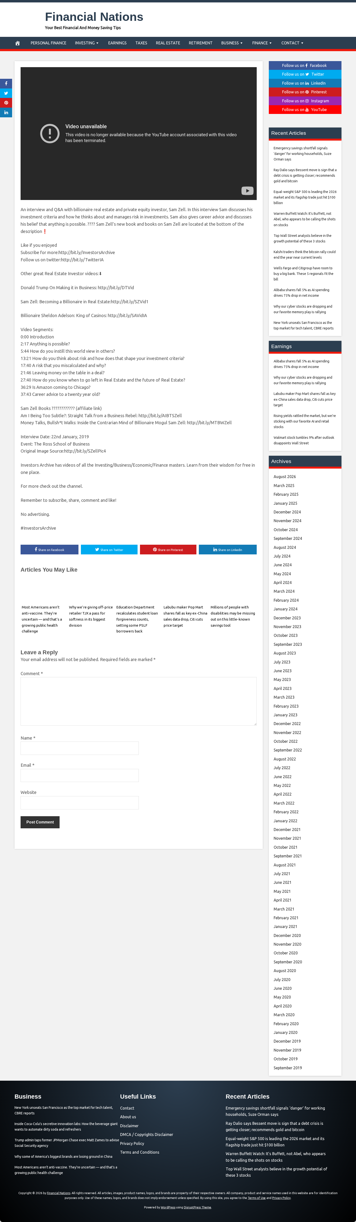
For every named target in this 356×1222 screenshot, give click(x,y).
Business (230, 43)
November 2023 (287, 626)
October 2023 (286, 635)
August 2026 (285, 476)
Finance (260, 43)
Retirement (201, 43)
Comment (32, 673)
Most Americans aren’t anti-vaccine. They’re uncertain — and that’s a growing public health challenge (42, 619)
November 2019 (287, 1050)
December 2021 (287, 829)
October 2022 (286, 741)
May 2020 (282, 997)
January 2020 (285, 1032)
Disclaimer (129, 1126)
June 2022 (283, 777)
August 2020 (285, 970)
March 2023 (284, 697)
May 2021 (282, 891)
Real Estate (168, 43)
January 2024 (285, 609)
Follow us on (304, 65)
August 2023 (285, 653)
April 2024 (283, 582)
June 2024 (283, 565)
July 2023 (282, 662)
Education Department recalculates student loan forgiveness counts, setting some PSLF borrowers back (137, 619)
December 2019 (287, 1041)
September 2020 (288, 962)
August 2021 (285, 865)
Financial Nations (94, 16)
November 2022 (287, 732)
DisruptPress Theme (197, 1207)
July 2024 (282, 556)
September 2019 (288, 1068)
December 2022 (287, 723)
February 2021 (286, 918)
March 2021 (284, 909)
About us (128, 1117)
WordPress (168, 1207)
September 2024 (288, 538)
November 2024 (287, 521)
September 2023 (288, 644)
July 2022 (282, 768)
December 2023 (287, 618)
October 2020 (286, 953)
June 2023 (283, 671)
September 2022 (288, 750)
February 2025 (286, 494)
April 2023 (283, 688)
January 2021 (285, 926)
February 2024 (286, 600)
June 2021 (283, 882)
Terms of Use (257, 1197)
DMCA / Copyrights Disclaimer (146, 1134)
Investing (85, 43)
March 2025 (284, 485)
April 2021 (283, 900)
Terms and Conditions (139, 1152)
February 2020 (286, 1024)
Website (29, 792)
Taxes (141, 43)
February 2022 (286, 812)
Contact (290, 43)
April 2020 (283, 1006)
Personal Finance (48, 43)
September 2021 (288, 856)
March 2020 (284, 1015)
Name (28, 737)
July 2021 (282, 873)
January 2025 (285, 503)
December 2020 (287, 935)
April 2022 (283, 794)
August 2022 (285, 759)
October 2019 (286, 1059)
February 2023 (286, 706)
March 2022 (284, 803)
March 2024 (284, 591)
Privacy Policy (132, 1143)
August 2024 (285, 547)
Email (27, 765)
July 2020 (282, 979)
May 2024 (282, 574)
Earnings (117, 43)
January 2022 (285, 821)
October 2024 (286, 529)
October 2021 (286, 847)
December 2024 (287, 512)
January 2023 (285, 715)
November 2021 (287, 838)
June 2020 (283, 988)
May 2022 (282, 785)
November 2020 (287, 944)
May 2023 (282, 679)
